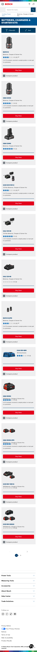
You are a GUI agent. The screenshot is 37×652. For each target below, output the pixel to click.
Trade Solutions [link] (7, 601)
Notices (3, 632)
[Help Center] (34, 596)
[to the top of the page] (34, 641)
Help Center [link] (6, 596)
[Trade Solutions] (34, 601)
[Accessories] (34, 586)
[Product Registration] (33, 4)
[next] (27, 551)
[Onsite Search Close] (29, 9)
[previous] (9, 551)
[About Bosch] (34, 591)
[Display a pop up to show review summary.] (19, 58)
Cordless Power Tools (6, 14)
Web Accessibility (7, 638)
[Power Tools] (34, 575)
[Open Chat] (31, 646)
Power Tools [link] (6, 576)
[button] (18, 70)
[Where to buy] (29, 4)
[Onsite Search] (33, 9)
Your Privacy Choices (13, 629)
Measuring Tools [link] (7, 581)
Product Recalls (6, 641)
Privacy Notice (6, 626)
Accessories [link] (5, 586)
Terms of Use (5, 635)
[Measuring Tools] (34, 581)
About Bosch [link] (6, 591)
